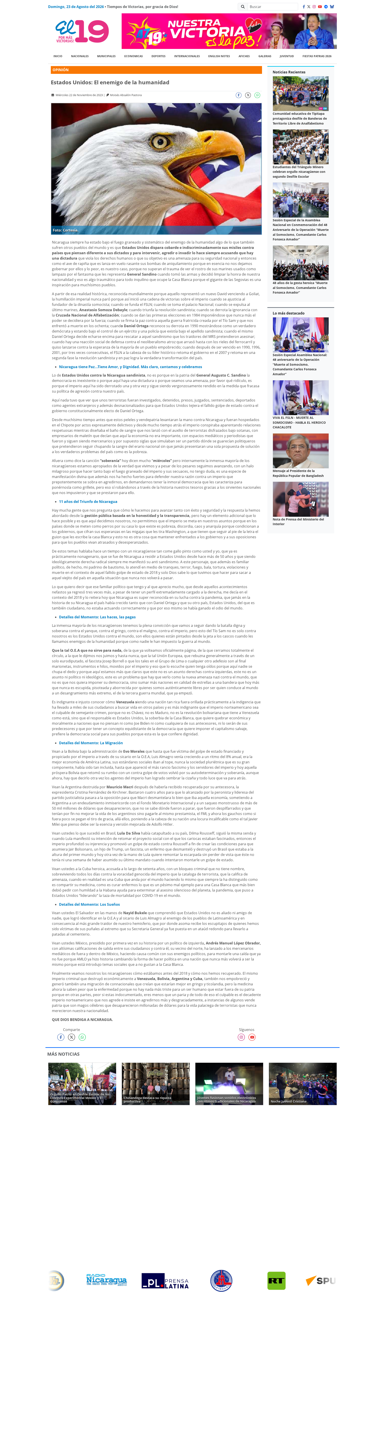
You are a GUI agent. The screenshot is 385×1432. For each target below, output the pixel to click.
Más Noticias (63, 1054)
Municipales (106, 56)
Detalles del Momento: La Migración (91, 742)
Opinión (61, 69)
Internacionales (187, 56)
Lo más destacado (289, 313)
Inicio (57, 56)
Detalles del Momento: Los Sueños (89, 904)
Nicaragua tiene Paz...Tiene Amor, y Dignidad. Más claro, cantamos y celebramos (130, 366)
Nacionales (80, 56)
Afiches (244, 56)
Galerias (264, 56)
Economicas (133, 56)
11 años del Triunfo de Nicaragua (88, 501)
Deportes (159, 56)
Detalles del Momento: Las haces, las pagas (97, 617)
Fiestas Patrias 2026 (317, 56)
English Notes (219, 56)
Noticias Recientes (289, 72)
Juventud (287, 56)
